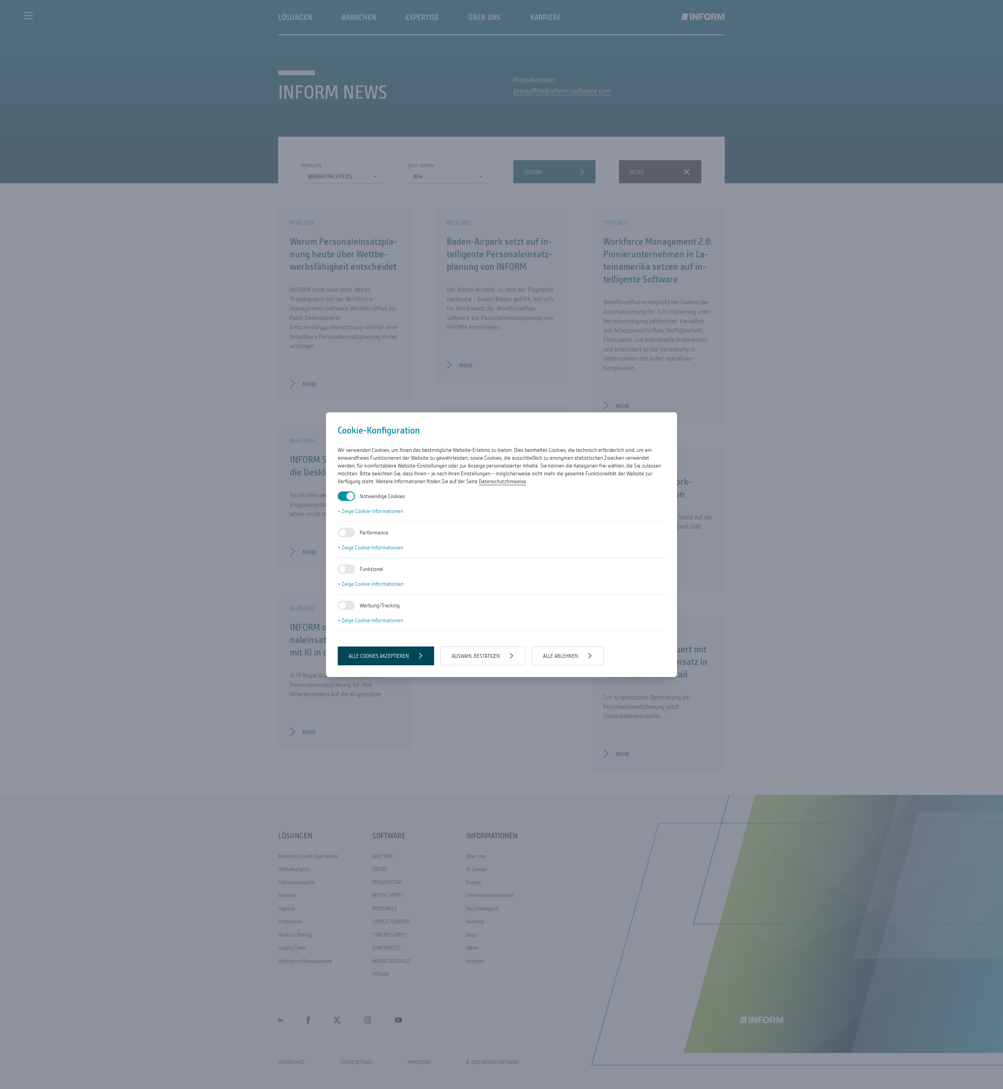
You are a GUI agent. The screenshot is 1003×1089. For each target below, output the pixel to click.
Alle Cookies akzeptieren (379, 655)
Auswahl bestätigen (476, 655)
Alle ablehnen (560, 655)
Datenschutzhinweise (502, 481)
